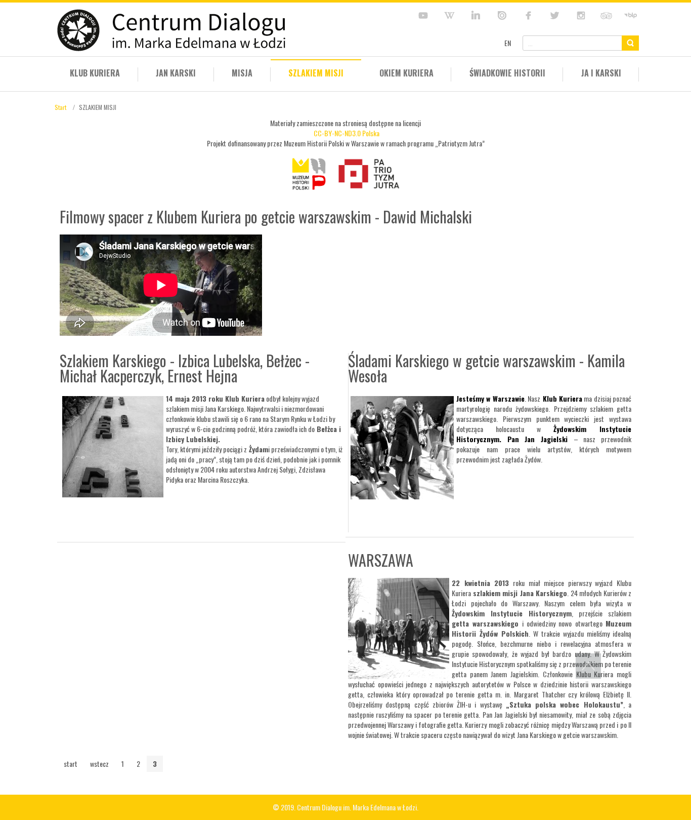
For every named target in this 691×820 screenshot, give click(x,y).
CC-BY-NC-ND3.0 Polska (346, 133)
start (70, 763)
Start (60, 107)
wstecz (99, 763)
